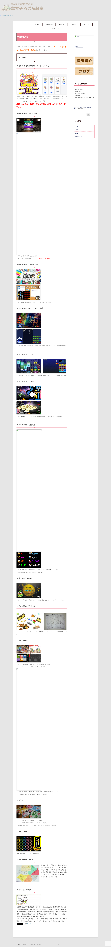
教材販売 (61, 24)
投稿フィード (78, 129)
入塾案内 (36, 24)
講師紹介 (74, 24)
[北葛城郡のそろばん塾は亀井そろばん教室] (22, 14)
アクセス (86, 24)
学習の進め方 (49, 24)
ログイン (77, 126)
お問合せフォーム (55, 28)
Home (24, 24)
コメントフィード (79, 133)
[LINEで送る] (29, 924)
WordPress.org (78, 136)
